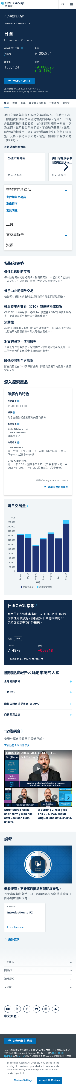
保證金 (66, 103)
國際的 (8, 970)
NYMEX (8, 1056)
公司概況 (9, 962)
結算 (23, 103)
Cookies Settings (23, 1080)
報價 (15, 103)
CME (54, 1053)
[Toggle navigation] (71, 4)
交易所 (8, 987)
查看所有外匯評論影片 (17, 745)
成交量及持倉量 (37, 103)
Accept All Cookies (49, 1080)
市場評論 (12, 732)
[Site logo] (13, 4)
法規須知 (9, 979)
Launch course (15, 927)
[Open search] (62, 4)
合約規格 (54, 103)
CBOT (61, 1053)
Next (66, 166)
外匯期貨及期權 (16, 16)
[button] (19, 81)
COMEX (21, 1056)
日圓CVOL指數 (21, 606)
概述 (6, 103)
